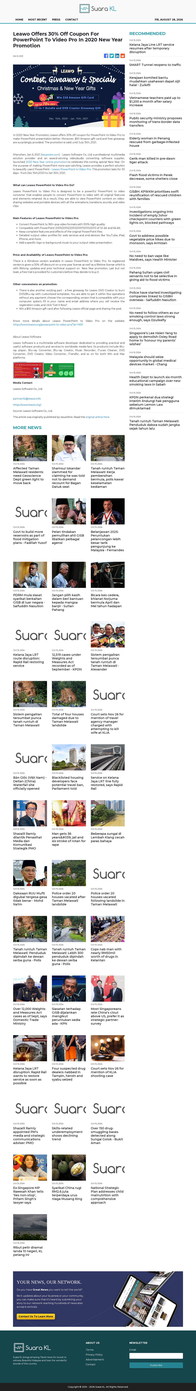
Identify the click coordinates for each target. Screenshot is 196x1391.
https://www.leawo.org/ (27, 404)
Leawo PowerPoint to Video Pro (71, 169)
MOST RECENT (37, 19)
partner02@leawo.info (27, 398)
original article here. (98, 417)
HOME (19, 19)
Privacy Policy (94, 1354)
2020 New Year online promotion (46, 161)
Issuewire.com (50, 154)
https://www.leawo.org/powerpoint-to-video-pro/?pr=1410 (48, 324)
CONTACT (71, 19)
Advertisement (95, 1359)
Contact (91, 1364)
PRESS (56, 19)
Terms (89, 1349)
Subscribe (156, 1365)
